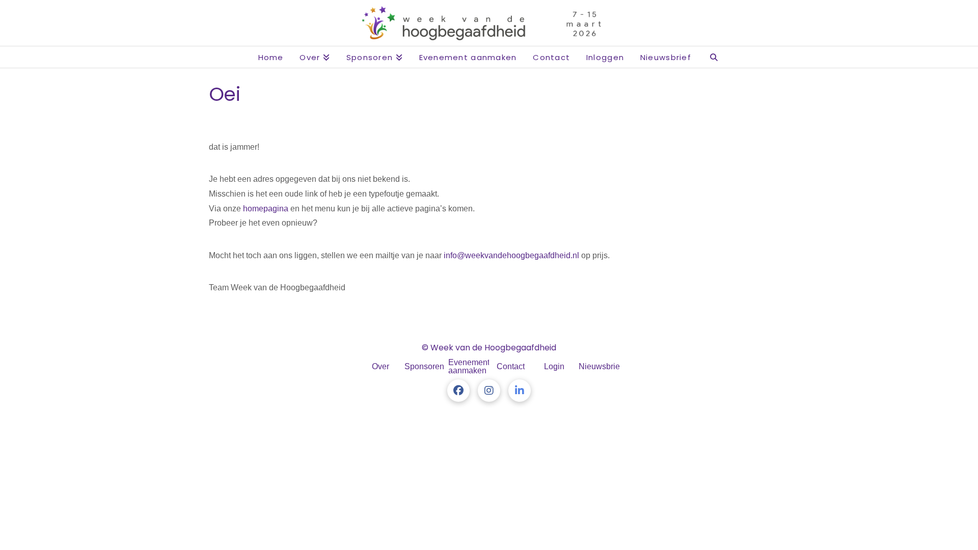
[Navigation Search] (714, 57)
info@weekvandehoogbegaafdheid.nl (511, 255)
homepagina (265, 208)
